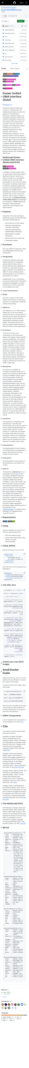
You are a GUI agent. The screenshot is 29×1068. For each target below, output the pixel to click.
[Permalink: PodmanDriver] (1, 458)
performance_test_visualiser (12, 43)
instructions (8, 40)
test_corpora (8, 60)
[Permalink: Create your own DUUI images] (1, 663)
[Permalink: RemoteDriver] (1, 366)
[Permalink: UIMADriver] (1, 307)
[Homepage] (14, 2)
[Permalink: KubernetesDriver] (1, 445)
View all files (14, 63)
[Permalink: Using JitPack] (1, 546)
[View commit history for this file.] (25, 26)
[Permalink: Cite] (1, 726)
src (5, 53)
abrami (7, 26)
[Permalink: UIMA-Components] (1, 715)
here (22, 722)
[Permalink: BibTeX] (1, 827)
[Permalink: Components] (1, 257)
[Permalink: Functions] (1, 244)
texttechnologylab (9, 8)
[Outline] (27, 68)
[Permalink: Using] (1, 526)
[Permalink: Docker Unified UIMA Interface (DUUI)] (1, 96)
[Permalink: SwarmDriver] (1, 418)
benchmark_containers (11, 33)
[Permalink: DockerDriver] (1, 330)
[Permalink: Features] (1, 211)
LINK (4, 750)
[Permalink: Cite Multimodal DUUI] (1, 803)
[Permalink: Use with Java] (1, 585)
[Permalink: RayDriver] (1, 469)
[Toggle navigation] (2, 2)
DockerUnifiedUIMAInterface (11, 10)
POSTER (20, 767)
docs (6, 36)
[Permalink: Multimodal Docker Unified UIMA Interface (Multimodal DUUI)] (1, 160)
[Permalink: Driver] (1, 294)
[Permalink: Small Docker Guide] (1, 671)
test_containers (9, 56)
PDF (8, 750)
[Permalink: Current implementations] (1, 291)
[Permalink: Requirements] (1, 517)
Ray (17, 474)
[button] (24, 554)
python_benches (9, 46)
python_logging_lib (10, 50)
